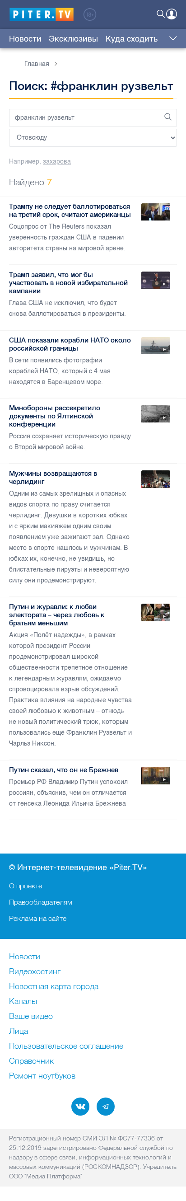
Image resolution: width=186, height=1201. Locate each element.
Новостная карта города (53, 986)
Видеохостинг (34, 971)
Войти (171, 14)
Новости (25, 39)
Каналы (23, 1001)
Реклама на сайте (37, 918)
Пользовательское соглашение (66, 1046)
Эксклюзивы (73, 39)
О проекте (25, 885)
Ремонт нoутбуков (42, 1076)
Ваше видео (31, 1016)
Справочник (31, 1061)
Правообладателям (40, 901)
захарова (57, 161)
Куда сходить (132, 39)
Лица (18, 1031)
